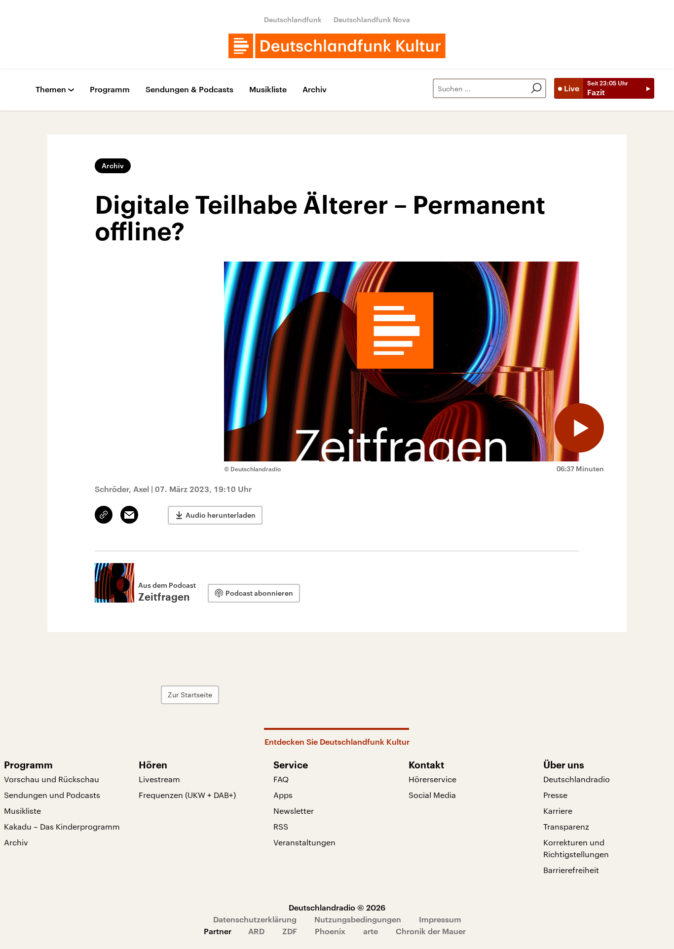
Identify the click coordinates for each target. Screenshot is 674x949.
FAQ (281, 779)
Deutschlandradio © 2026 (337, 907)
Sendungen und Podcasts (52, 794)
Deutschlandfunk (293, 19)
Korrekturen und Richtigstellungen (576, 848)
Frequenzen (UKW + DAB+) (187, 794)
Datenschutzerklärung (255, 919)
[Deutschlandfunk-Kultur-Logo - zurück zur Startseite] (337, 46)
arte (370, 931)
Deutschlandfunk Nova (372, 19)
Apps (283, 794)
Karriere (557, 810)
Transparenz (566, 826)
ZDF (289, 931)
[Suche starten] (536, 88)
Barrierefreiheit (571, 869)
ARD (256, 931)
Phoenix (330, 931)
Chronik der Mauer (431, 931)
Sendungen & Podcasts (189, 89)
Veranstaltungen (304, 842)
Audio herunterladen (221, 515)
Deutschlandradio (576, 779)
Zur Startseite (190, 694)
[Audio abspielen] (579, 428)
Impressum (440, 919)
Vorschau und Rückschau (51, 779)
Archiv (314, 89)
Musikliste (268, 89)
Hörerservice (432, 779)
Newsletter (293, 810)
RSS (280, 826)
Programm (110, 89)
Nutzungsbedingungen (357, 919)
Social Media (432, 794)
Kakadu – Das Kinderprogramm (62, 826)
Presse (555, 794)
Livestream (159, 779)
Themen (51, 89)
